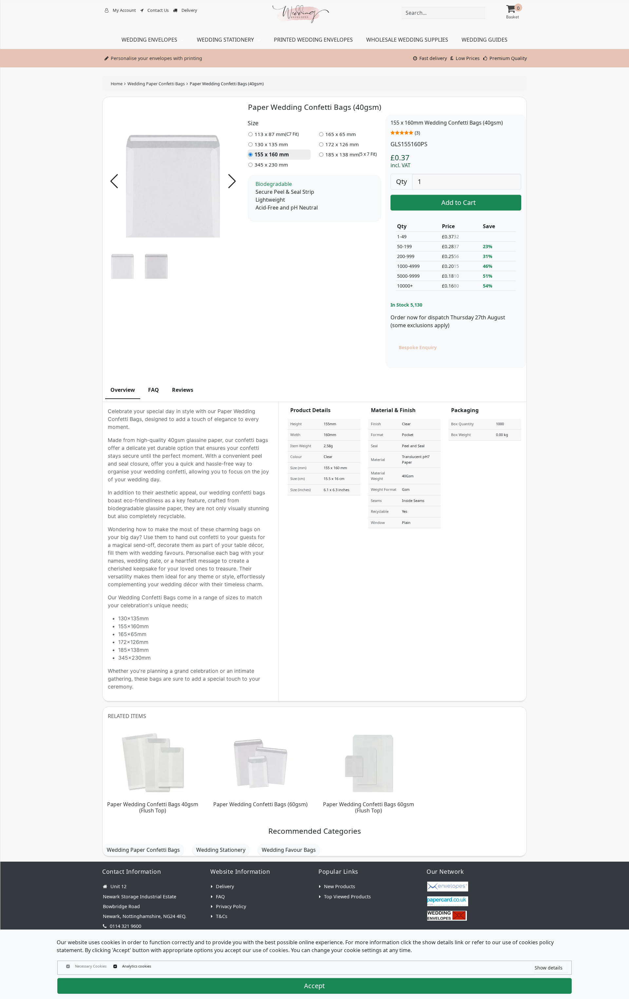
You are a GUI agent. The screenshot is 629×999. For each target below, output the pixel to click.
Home (117, 84)
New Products (339, 886)
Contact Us (158, 10)
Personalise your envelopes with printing (156, 58)
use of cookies (270, 950)
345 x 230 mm (271, 164)
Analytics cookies (136, 966)
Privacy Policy (231, 906)
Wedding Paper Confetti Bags (156, 84)
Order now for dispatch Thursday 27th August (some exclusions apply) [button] (448, 321)
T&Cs (221, 916)
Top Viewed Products (347, 896)
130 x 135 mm (271, 144)
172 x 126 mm (342, 144)
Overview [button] (122, 389)
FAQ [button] (153, 389)
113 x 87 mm (277, 134)
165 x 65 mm (340, 134)
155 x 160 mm (272, 154)
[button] (232, 181)
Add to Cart (458, 202)
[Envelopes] (447, 886)
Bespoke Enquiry (418, 347)
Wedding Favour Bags (289, 849)
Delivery (189, 10)
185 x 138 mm (351, 154)
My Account (124, 10)
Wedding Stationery (220, 849)
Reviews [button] (182, 389)
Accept (314, 985)
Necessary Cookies (90, 966)
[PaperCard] (447, 901)
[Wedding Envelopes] (447, 916)
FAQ (220, 896)
